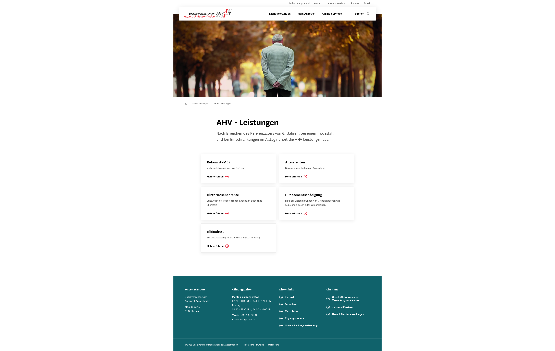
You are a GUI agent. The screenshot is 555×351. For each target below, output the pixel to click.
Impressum (273, 344)
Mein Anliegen (306, 13)
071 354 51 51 (249, 315)
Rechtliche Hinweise (254, 344)
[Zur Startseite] (205, 14)
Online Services (332, 13)
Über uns (354, 3)
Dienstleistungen (280, 13)
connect (318, 3)
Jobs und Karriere (336, 3)
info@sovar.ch (247, 319)
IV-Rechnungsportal (299, 3)
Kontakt (367, 3)
